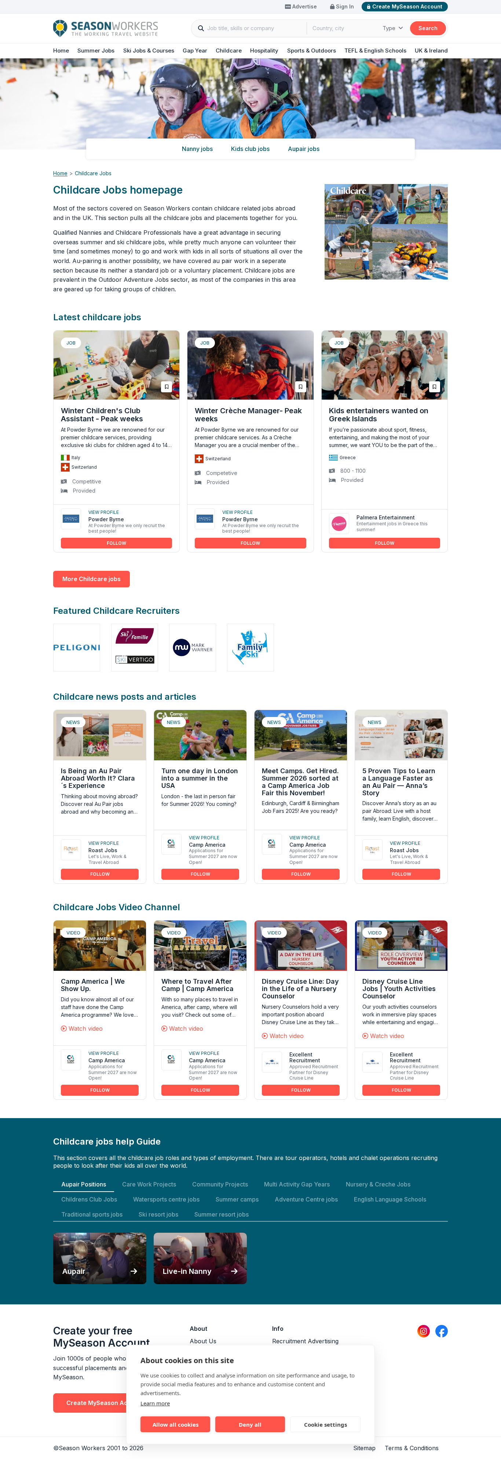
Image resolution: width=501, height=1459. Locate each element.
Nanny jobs (197, 148)
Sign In (344, 6)
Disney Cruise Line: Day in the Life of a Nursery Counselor (300, 988)
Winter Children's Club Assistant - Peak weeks (102, 414)
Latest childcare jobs (97, 317)
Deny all (250, 1424)
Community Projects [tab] (220, 1184)
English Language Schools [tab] (390, 1199)
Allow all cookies (175, 1424)
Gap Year (195, 50)
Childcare (229, 50)
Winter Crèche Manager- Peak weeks (248, 414)
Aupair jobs (303, 148)
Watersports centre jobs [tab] (166, 1199)
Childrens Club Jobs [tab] (89, 1199)
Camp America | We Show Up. (93, 985)
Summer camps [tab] (237, 1199)
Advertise (304, 6)
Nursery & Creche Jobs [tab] (378, 1184)
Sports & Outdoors (311, 50)
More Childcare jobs (91, 579)
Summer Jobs (95, 50)
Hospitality (264, 50)
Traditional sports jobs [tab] (91, 1214)
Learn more (155, 1403)
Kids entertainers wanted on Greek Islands (378, 414)
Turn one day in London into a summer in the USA (199, 778)
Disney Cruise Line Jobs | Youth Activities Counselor (399, 988)
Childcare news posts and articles (124, 696)
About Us (203, 1341)
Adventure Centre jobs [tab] (306, 1199)
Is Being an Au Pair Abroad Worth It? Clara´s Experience (98, 778)
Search (428, 28)
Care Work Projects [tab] (149, 1184)
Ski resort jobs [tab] (158, 1214)
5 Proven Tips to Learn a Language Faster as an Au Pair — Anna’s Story (398, 781)
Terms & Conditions (412, 1448)
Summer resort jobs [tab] (221, 1214)
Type (390, 28)
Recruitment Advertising (305, 1341)
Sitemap (364, 1448)
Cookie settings (325, 1424)
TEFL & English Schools (375, 50)
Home (61, 50)
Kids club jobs (250, 148)
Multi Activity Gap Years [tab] (297, 1184)
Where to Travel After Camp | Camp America (197, 985)
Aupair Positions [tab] (83, 1184)
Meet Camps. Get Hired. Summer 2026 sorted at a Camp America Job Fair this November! (300, 781)
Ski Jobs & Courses (148, 50)
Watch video (85, 1028)
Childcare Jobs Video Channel (116, 907)
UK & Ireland (431, 50)
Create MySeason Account (407, 6)
